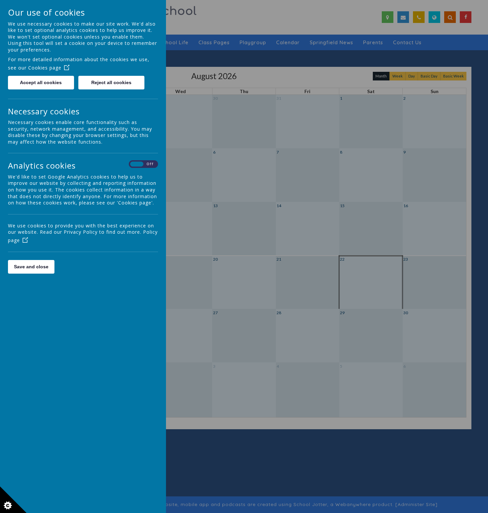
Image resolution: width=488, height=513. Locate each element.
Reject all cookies (111, 82)
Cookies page (44, 67)
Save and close (31, 266)
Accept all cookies (41, 82)
